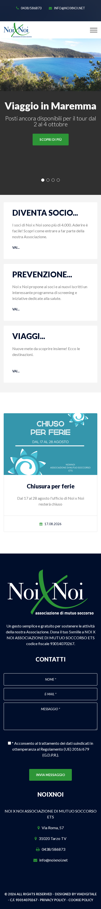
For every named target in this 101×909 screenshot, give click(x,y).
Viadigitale (87, 894)
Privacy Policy (53, 900)
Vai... (16, 247)
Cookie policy (80, 900)
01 (42, 180)
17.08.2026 (53, 524)
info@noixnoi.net (69, 8)
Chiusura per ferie (51, 486)
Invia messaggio (50, 775)
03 (53, 180)
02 (48, 180)
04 (58, 180)
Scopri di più (50, 140)
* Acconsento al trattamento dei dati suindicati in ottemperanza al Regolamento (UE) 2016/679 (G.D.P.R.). (52, 749)
